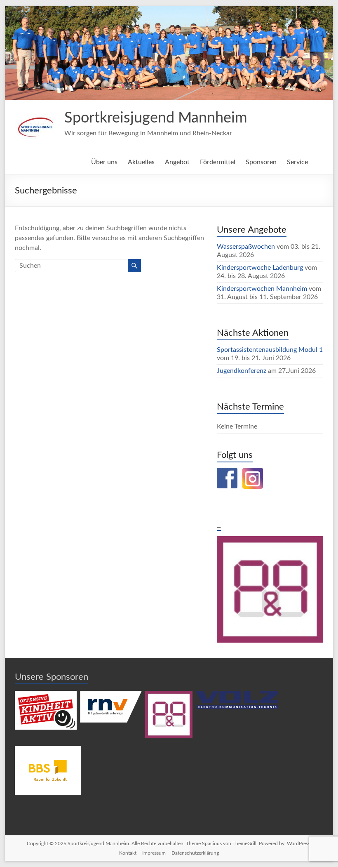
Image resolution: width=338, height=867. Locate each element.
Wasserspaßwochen (246, 246)
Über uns (104, 162)
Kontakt (127, 853)
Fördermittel (217, 162)
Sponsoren (261, 162)
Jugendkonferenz (241, 371)
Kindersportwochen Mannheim (263, 288)
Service (297, 162)
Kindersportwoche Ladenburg (260, 267)
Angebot (177, 162)
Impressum (154, 853)
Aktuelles (141, 162)
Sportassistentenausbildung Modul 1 (270, 349)
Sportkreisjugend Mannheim (155, 118)
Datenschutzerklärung (195, 853)
